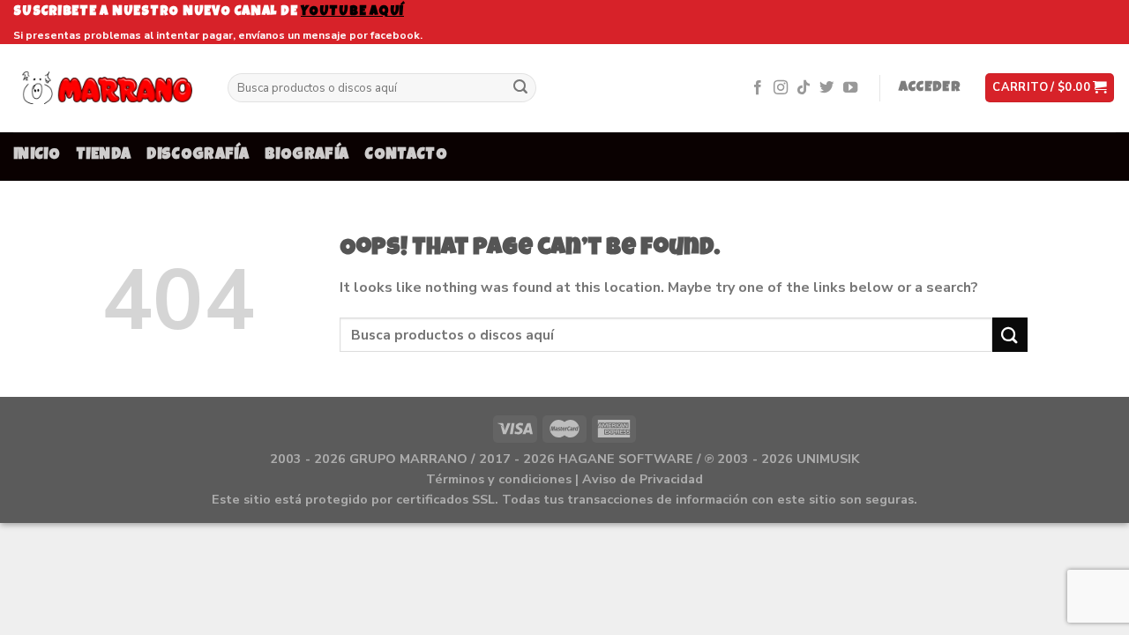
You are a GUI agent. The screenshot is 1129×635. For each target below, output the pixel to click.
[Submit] (520, 88)
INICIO (36, 155)
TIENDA (103, 155)
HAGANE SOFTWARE (625, 458)
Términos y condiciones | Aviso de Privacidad (564, 479)
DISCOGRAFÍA (197, 155)
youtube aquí (352, 12)
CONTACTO (405, 155)
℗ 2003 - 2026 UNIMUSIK (782, 458)
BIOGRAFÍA (306, 155)
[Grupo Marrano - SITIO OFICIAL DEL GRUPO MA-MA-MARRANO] (107, 87)
